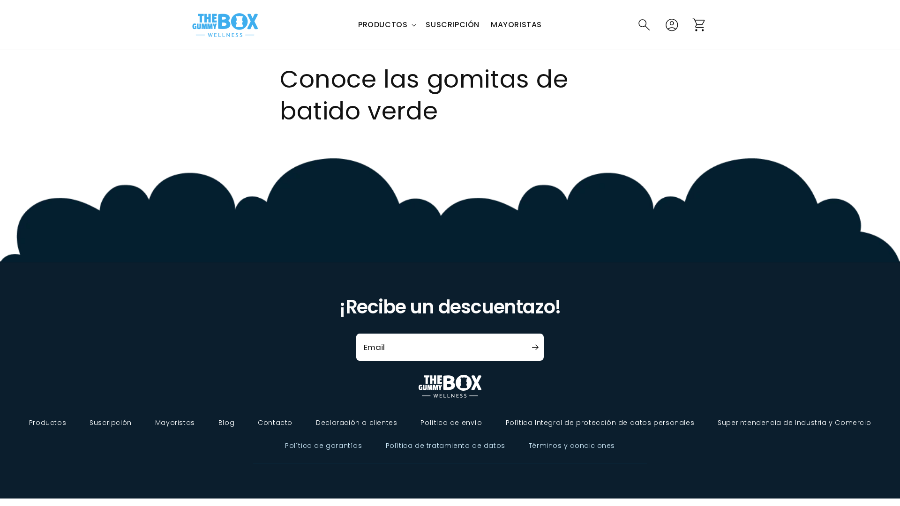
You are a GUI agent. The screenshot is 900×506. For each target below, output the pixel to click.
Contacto (275, 422)
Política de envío (451, 422)
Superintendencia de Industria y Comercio (794, 422)
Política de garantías (323, 445)
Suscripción (111, 422)
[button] (386, 25)
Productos (47, 422)
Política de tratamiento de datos (445, 445)
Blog (226, 422)
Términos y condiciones (572, 445)
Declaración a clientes (356, 422)
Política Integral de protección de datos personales (600, 422)
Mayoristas (175, 422)
